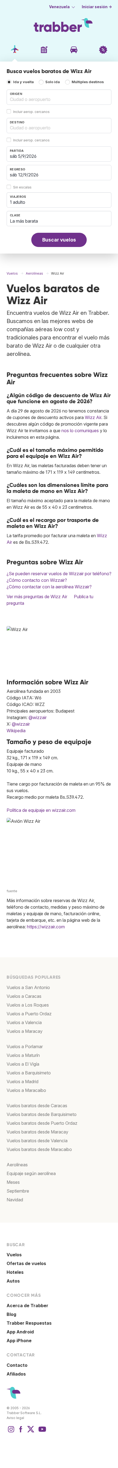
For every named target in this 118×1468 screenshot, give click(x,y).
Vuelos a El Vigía (23, 1064)
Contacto (17, 1365)
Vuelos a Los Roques (28, 1005)
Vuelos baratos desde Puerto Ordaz (42, 1123)
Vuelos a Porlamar (25, 1046)
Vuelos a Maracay (25, 1031)
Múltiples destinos (88, 82)
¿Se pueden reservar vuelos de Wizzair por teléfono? (59, 573)
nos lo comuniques (80, 430)
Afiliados (16, 1374)
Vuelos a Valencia (24, 1022)
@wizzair (38, 717)
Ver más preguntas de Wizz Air (37, 596)
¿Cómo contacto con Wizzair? (37, 580)
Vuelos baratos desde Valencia (37, 1140)
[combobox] (59, 97)
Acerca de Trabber (27, 1305)
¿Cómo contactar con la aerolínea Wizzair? (49, 586)
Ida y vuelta (23, 82)
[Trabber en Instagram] (11, 1432)
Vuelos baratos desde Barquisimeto (42, 1114)
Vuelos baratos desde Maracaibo (39, 1149)
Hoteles (15, 1272)
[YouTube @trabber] (41, 1432)
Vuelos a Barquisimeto (29, 1072)
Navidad (15, 1199)
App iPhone (19, 1340)
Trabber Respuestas (29, 1323)
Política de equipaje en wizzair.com (41, 810)
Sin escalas (22, 187)
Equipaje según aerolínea (31, 1173)
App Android (20, 1332)
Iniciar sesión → (97, 7)
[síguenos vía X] (30, 1432)
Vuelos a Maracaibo (26, 1090)
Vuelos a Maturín (23, 1055)
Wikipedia (16, 730)
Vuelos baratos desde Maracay (37, 1132)
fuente (12, 891)
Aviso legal (15, 1418)
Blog (11, 1314)
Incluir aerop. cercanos (31, 112)
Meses (13, 1182)
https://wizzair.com (46, 926)
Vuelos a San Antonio (28, 987)
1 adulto (17, 202)
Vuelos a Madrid (22, 1081)
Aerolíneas (17, 1164)
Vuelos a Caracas (24, 996)
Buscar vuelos (59, 240)
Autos (13, 1281)
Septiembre (18, 1191)
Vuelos (14, 1254)
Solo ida (52, 82)
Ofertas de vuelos (26, 1263)
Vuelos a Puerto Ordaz (29, 1013)
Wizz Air (93, 417)
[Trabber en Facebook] (20, 1432)
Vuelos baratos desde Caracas (37, 1105)
